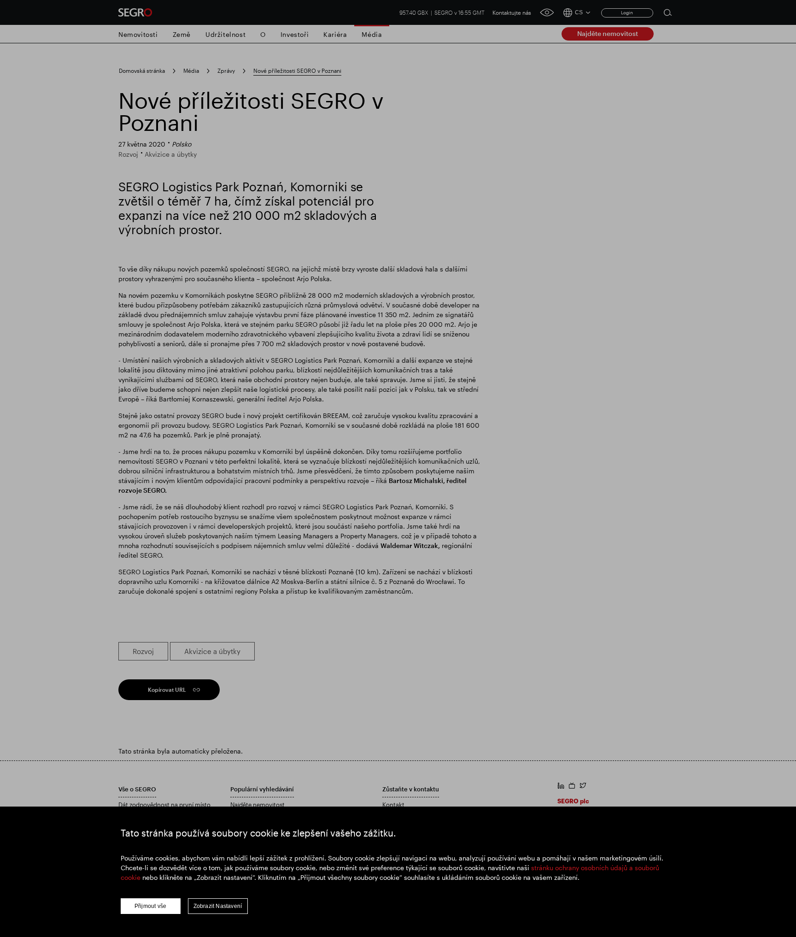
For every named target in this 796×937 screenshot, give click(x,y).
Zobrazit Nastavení (217, 906)
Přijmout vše (150, 906)
